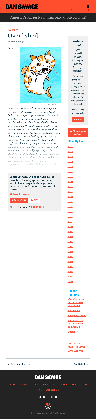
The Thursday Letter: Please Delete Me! (76, 302)
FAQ (39, 390)
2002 (70, 266)
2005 (70, 251)
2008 (70, 236)
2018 (70, 186)
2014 (70, 206)
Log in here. (38, 207)
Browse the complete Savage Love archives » (77, 347)
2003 (70, 261)
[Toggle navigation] (88, 7)
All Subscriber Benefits (20, 194)
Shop (85, 384)
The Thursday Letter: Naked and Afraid (76, 323)
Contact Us (52, 390)
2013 (70, 211)
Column (12, 384)
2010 (70, 226)
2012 (70, 216)
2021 (70, 171)
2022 (70, 166)
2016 (70, 196)
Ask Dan (78, 119)
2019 (70, 181)
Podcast (25, 384)
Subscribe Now (19, 200)
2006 (70, 246)
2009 (70, 231)
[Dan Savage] (22, 7)
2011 (70, 221)
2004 (70, 256)
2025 (70, 151)
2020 (70, 176)
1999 (70, 281)
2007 (70, 241)
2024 (70, 156)
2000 (70, 276)
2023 (70, 161)
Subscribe (48, 384)
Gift (35, 200)
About (74, 384)
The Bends (74, 310)
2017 (70, 191)
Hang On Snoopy (77, 315)
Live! (36, 384)
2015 (70, 201)
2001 (70, 271)
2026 (70, 146)
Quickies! (73, 331)
